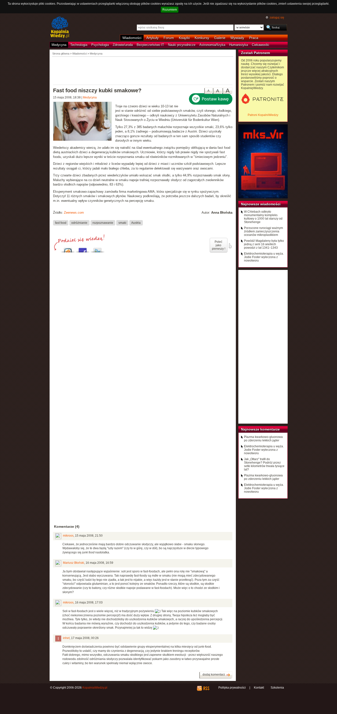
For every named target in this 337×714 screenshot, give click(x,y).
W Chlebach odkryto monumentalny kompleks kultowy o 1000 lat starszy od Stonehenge (263, 217)
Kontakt (259, 687)
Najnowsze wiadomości (261, 204)
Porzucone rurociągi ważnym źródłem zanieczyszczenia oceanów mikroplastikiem (263, 231)
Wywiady (237, 38)
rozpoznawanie (103, 223)
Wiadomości (131, 38)
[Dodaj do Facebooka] (82, 248)
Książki (184, 38)
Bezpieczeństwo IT (150, 45)
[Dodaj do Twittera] (97, 248)
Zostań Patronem (255, 53)
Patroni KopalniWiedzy (263, 115)
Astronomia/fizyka (212, 45)
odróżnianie (79, 223)
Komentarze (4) (66, 526)
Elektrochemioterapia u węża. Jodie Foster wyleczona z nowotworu (264, 257)
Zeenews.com (74, 212)
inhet (66, 638)
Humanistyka (238, 45)
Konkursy (202, 38)
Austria (136, 223)
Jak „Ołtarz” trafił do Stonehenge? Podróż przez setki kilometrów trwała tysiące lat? (264, 464)
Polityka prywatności (232, 687)
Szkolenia (277, 687)
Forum (169, 38)
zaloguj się (277, 17)
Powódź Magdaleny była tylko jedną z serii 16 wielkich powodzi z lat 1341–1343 (264, 244)
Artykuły (152, 38)
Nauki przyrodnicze (181, 45)
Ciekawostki (260, 45)
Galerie (219, 38)
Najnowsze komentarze (260, 429)
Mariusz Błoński (73, 562)
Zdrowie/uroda (123, 45)
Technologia (78, 45)
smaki (122, 223)
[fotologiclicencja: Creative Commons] (84, 122)
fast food (60, 223)
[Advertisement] (143, 70)
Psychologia (100, 45)
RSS (206, 688)
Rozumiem (169, 9)
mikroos (68, 535)
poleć (230, 246)
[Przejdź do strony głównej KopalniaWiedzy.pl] (60, 27)
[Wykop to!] (67, 248)
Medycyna (59, 45)
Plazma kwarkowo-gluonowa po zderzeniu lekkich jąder (263, 438)
